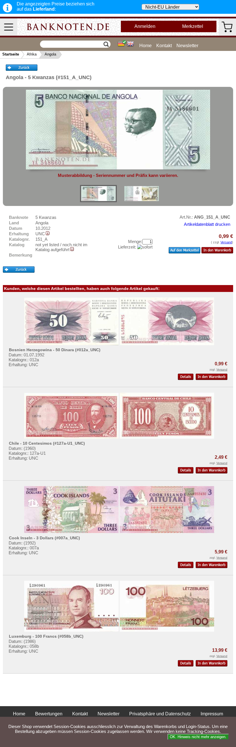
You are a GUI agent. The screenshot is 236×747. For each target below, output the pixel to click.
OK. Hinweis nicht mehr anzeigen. (198, 737)
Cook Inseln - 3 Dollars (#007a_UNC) (44, 538)
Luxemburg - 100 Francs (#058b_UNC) (46, 636)
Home (145, 45)
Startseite (10, 54)
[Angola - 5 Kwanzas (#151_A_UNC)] (98, 193)
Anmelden (144, 26)
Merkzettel (192, 26)
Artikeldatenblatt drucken (207, 224)
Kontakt (164, 45)
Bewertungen (48, 713)
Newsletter (187, 45)
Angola (50, 54)
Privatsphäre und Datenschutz (160, 713)
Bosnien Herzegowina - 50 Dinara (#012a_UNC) (54, 349)
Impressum (212, 713)
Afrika (32, 54)
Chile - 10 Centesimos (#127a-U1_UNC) (47, 443)
